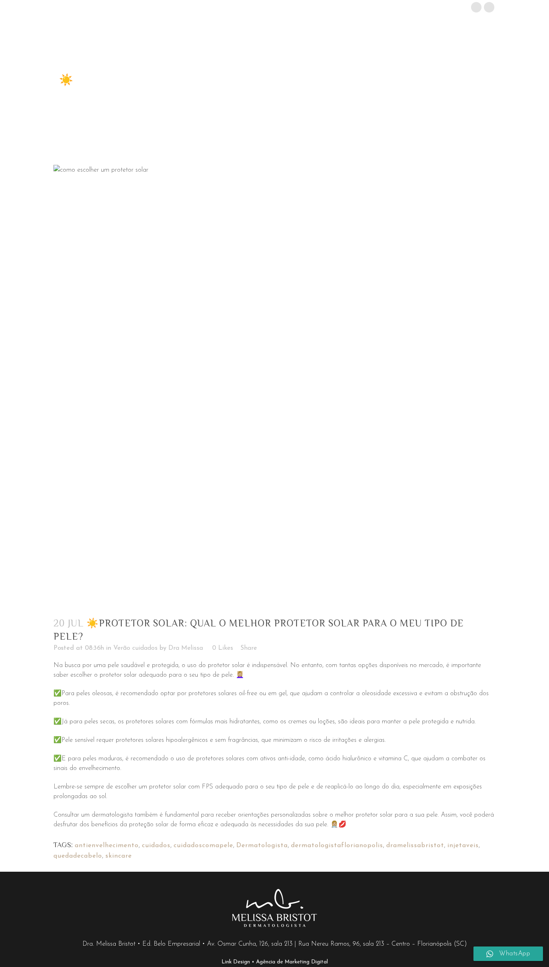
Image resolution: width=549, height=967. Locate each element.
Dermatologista (262, 845)
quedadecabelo (77, 856)
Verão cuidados (135, 648)
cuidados (156, 845)
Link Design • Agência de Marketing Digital (274, 962)
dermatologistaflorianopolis (337, 845)
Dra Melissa (185, 648)
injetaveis (463, 845)
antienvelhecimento (107, 845)
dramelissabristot (415, 845)
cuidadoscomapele (203, 845)
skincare (118, 856)
